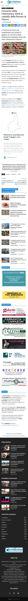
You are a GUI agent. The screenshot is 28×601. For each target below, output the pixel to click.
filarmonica (13, 174)
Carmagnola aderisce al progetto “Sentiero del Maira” (8, 182)
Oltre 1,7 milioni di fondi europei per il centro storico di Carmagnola (18, 260)
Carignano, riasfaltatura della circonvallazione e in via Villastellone (18, 483)
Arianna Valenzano (7, 22)
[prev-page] (3, 220)
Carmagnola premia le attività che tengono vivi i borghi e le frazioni (18, 251)
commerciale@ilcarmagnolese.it (10, 425)
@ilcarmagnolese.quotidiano (14, 436)
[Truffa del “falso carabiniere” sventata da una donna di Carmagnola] (5, 455)
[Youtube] (18, 593)
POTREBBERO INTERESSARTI (9, 189)
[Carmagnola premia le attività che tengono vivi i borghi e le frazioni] (5, 251)
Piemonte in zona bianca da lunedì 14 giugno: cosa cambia (14, 137)
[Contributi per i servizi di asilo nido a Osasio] (5, 507)
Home (3, 5)
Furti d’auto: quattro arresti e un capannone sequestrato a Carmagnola (18, 447)
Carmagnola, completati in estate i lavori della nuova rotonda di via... (17, 463)
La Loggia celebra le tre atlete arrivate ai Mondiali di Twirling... (18, 499)
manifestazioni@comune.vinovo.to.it (15, 105)
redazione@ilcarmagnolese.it (9, 420)
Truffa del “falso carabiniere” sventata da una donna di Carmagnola (18, 455)
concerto (8, 174)
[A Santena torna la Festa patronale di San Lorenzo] (5, 197)
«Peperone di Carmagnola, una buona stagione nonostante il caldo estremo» (18, 233)
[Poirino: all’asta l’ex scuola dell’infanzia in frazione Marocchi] (5, 471)
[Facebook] (9, 593)
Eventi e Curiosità (9, 8)
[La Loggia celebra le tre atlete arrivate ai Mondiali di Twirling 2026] (5, 499)
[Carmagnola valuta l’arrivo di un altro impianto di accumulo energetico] (5, 242)
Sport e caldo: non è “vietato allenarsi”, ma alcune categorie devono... (18, 491)
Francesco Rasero (14, 236)
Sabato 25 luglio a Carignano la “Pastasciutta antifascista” (18, 204)
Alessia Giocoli (13, 254)
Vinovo (19, 174)
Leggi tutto (9, 153)
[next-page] (5, 220)
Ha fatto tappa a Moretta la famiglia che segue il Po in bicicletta (20, 182)
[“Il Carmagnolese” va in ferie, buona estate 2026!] (5, 226)
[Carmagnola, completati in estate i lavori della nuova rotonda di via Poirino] (5, 463)
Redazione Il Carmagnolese (16, 227)
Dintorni (7, 5)
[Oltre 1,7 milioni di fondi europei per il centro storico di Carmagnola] (5, 260)
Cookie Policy (18, 569)
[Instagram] (14, 593)
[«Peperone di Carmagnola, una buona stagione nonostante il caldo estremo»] (5, 233)
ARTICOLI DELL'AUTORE (8, 191)
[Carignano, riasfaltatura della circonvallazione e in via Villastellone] (5, 483)
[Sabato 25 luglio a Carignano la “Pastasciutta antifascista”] (5, 205)
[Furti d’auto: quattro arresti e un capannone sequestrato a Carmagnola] (5, 447)
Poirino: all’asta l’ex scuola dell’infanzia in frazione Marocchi (17, 471)
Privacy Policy (10, 569)
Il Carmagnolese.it (16, 599)
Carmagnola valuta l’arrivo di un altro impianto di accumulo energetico (18, 242)
